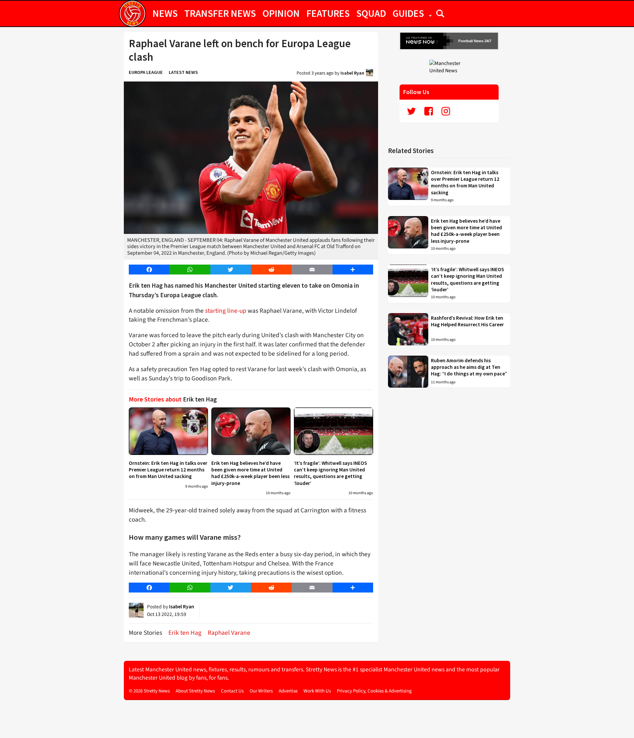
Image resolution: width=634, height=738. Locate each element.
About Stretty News (195, 691)
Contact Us (232, 691)
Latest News (183, 72)
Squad (371, 13)
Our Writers (261, 691)
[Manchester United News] (449, 66)
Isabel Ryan (352, 73)
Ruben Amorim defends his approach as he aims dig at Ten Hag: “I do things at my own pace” (469, 367)
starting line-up (225, 310)
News (165, 13)
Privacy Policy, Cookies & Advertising (374, 691)
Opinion (281, 13)
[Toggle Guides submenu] (430, 13)
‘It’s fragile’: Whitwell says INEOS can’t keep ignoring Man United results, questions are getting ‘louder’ (330, 473)
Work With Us (317, 691)
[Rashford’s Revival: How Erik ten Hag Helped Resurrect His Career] (408, 329)
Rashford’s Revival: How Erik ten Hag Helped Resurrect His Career (467, 321)
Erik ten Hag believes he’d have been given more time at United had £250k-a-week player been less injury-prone (250, 473)
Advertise (288, 691)
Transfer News (220, 13)
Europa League (146, 72)
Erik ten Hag (184, 632)
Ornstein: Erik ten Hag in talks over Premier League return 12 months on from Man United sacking (168, 470)
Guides (408, 13)
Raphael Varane (229, 632)
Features (328, 13)
